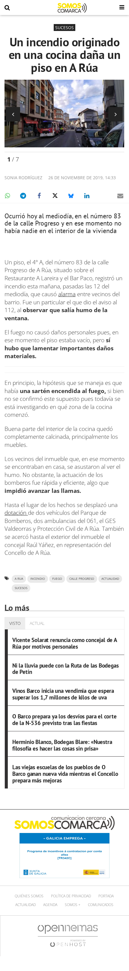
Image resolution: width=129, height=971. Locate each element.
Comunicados (100, 904)
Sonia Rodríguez (23, 177)
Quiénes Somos (29, 896)
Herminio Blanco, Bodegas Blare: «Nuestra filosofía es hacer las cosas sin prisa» (62, 745)
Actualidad (25, 904)
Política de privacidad (71, 896)
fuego (57, 579)
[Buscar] (7, 8)
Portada (106, 896)
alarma (67, 294)
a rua (19, 579)
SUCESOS (21, 588)
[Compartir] (7, 196)
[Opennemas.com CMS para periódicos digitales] (68, 935)
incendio (37, 579)
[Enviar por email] (120, 196)
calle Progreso (81, 579)
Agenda (50, 904)
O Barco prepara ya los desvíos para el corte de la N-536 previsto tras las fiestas (64, 720)
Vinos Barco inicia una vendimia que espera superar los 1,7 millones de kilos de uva (63, 694)
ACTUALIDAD (110, 579)
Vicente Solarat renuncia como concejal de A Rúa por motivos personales (64, 643)
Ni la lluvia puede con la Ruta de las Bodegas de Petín (65, 669)
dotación (16, 513)
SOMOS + (72, 904)
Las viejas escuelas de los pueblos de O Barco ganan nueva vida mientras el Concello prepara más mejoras (65, 774)
